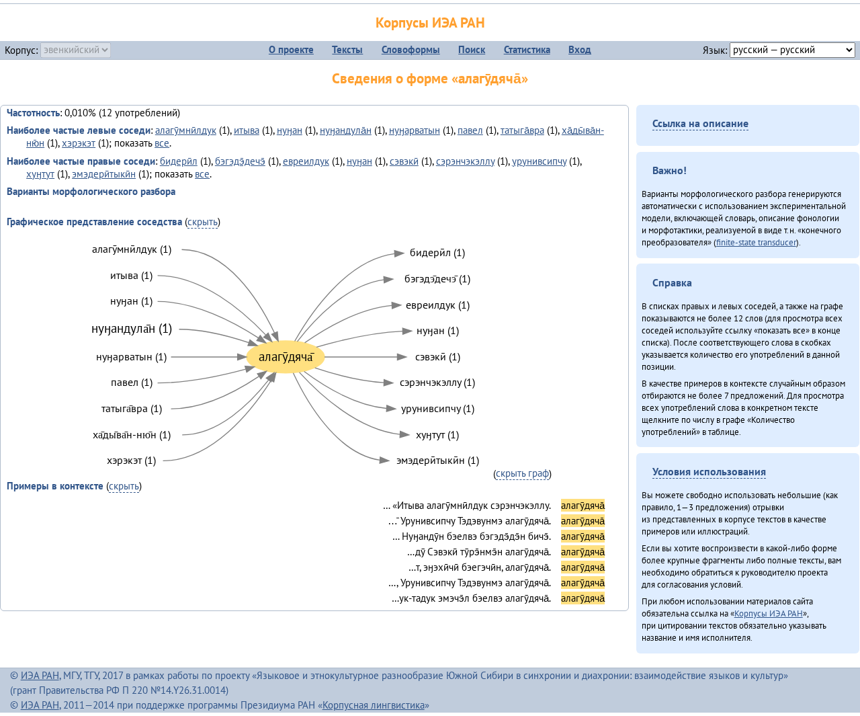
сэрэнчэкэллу (465, 161)
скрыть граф (522, 473)
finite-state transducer (756, 242)
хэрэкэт (78, 142)
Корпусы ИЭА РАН (430, 22)
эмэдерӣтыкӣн (104, 173)
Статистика (527, 49)
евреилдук (306, 161)
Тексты (347, 49)
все (162, 142)
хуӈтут (40, 173)
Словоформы (411, 49)
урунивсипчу (539, 161)
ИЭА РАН (40, 675)
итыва (246, 130)
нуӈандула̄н (346, 130)
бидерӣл (179, 161)
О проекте (291, 49)
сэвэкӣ (404, 161)
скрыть (202, 221)
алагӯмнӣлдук (185, 130)
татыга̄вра (522, 130)
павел (470, 130)
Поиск (471, 49)
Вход (579, 49)
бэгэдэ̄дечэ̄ (240, 161)
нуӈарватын (414, 130)
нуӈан (289, 130)
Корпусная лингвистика (373, 705)
